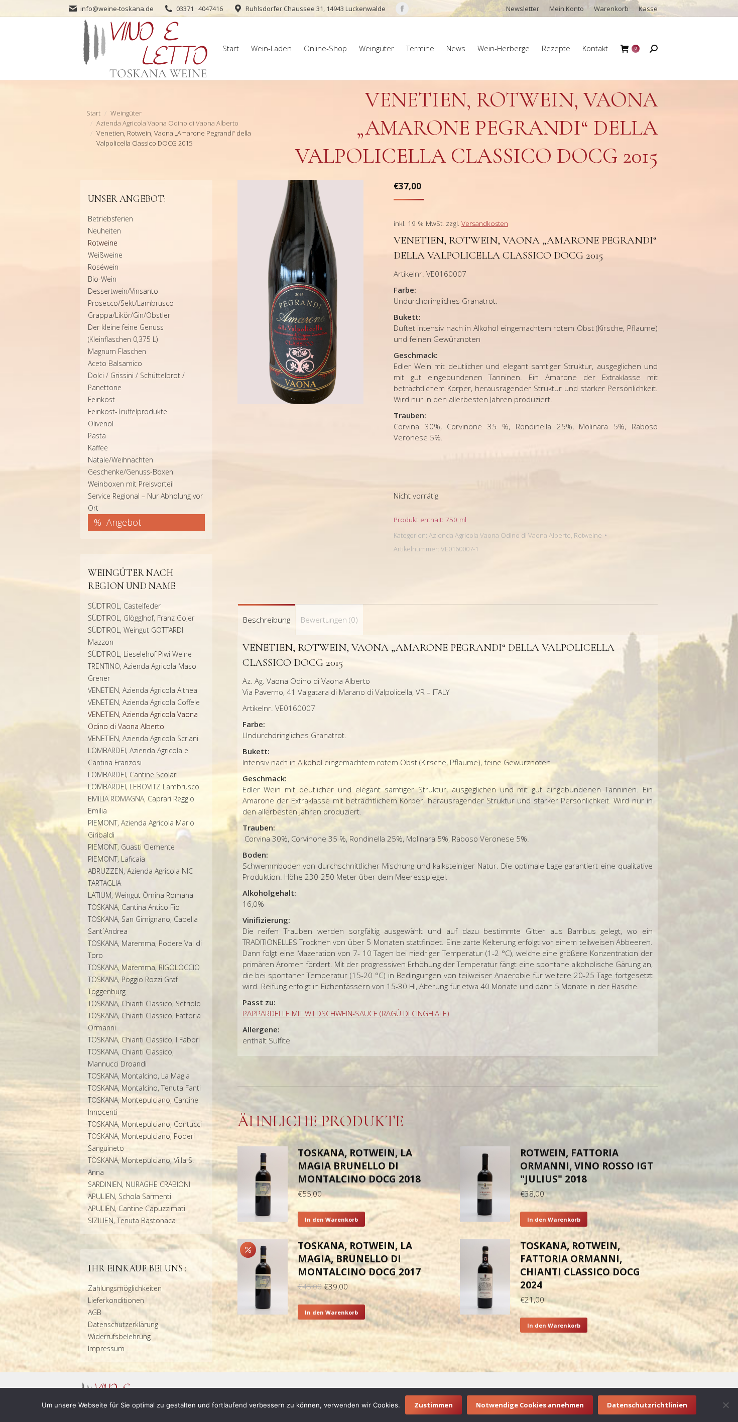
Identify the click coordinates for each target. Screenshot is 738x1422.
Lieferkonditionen (116, 1300)
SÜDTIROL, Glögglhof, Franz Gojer (141, 618)
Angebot (123, 522)
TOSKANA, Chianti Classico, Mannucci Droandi (131, 1058)
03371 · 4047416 (199, 8)
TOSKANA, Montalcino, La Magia (139, 1076)
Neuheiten (104, 230)
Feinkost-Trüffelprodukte (127, 411)
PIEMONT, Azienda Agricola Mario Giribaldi (141, 829)
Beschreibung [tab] (266, 620)
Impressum (106, 1348)
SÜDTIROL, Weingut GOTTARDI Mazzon (135, 636)
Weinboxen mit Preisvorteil (131, 484)
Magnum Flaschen (117, 351)
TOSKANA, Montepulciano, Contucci (145, 1124)
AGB (94, 1312)
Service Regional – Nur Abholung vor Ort (145, 502)
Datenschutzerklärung (123, 1324)
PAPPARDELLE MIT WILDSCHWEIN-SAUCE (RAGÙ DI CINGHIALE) (345, 1013)
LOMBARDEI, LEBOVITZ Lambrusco (143, 786)
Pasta (97, 435)
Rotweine (588, 535)
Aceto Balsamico (115, 363)
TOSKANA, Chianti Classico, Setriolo (144, 1003)
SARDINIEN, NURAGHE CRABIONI (139, 1184)
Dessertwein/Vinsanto (123, 291)
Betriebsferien (110, 218)
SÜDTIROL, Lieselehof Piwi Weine (140, 654)
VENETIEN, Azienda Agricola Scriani (143, 738)
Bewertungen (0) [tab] (329, 620)
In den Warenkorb (331, 1219)
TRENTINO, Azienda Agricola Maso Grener (142, 672)
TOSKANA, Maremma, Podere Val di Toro (145, 949)
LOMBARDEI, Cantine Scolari (133, 774)
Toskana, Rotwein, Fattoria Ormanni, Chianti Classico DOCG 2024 (580, 1265)
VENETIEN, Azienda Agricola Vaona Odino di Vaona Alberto (143, 720)
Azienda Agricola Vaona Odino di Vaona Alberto (500, 535)
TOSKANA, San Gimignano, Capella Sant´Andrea (143, 925)
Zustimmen (433, 1404)
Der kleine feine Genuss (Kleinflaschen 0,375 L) (126, 333)
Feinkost (101, 399)
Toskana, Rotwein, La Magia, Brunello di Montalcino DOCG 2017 (359, 1258)
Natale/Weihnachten (120, 459)
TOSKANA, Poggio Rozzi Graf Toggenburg (133, 985)
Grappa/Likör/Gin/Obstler (129, 315)
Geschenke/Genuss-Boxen (130, 472)
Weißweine (105, 255)
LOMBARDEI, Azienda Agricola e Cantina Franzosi (138, 756)
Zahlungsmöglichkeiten (125, 1288)
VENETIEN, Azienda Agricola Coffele (144, 702)
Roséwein (103, 267)
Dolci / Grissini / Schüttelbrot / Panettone (136, 381)
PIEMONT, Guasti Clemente (131, 847)
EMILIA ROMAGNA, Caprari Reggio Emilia (141, 804)
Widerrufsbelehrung (119, 1336)
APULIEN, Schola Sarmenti (129, 1196)
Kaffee (98, 447)
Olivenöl (100, 423)
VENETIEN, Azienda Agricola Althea (142, 690)
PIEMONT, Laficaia (116, 859)
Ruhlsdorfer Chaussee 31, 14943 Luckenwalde (315, 8)
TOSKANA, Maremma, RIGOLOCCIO (144, 967)
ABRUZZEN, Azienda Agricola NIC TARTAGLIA (140, 877)
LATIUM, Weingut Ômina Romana (140, 895)
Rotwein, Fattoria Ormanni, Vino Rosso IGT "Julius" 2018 (586, 1166)
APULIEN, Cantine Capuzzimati (136, 1208)
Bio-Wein (102, 279)
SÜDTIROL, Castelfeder (124, 606)
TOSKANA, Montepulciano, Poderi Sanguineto (141, 1142)
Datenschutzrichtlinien (647, 1404)
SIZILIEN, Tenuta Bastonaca (132, 1220)
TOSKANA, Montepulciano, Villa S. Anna (141, 1166)
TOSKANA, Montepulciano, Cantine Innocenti (143, 1106)
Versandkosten (484, 223)
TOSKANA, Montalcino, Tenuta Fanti (144, 1088)
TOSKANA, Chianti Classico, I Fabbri (144, 1039)
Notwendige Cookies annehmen (530, 1404)
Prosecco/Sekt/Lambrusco (131, 303)
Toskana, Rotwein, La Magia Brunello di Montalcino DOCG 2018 (359, 1166)
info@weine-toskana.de (117, 8)
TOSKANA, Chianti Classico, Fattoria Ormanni (144, 1021)
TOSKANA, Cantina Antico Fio (134, 907)
